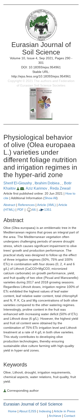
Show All (50, 198)
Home (12, 411)
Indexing (45, 411)
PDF (20, 209)
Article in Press (64, 411)
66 (34, 209)
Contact (69, 416)
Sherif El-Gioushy (18, 183)
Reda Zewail (60, 188)
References (26, 205)
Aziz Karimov (37, 188)
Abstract (9, 205)
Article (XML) (47, 205)
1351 (47, 209)
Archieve (55, 416)
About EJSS (27, 411)
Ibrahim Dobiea (47, 183)
